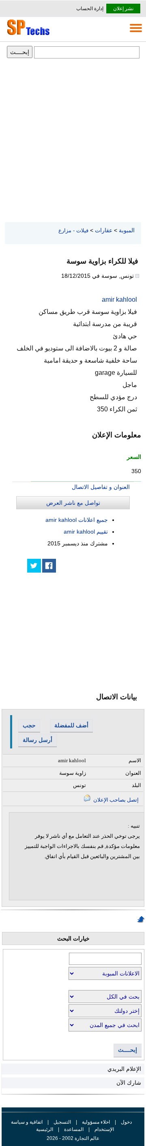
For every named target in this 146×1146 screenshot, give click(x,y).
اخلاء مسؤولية (96, 1122)
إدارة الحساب (89, 8)
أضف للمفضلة (71, 725)
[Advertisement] (73, 141)
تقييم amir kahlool (86, 531)
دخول (126, 1122)
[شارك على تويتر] (34, 566)
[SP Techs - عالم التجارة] (27, 35)
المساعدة (74, 1129)
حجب (29, 725)
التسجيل (62, 1122)
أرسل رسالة (37, 740)
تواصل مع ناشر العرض (73, 502)
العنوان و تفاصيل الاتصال (101, 487)
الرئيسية (44, 1129)
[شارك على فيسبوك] (49, 566)
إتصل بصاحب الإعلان (115, 800)
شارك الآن (128, 1082)
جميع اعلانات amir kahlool (76, 520)
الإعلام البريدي (124, 1069)
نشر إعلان (123, 8)
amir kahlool (119, 299)
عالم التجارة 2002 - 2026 (73, 1138)
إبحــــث (127, 1050)
